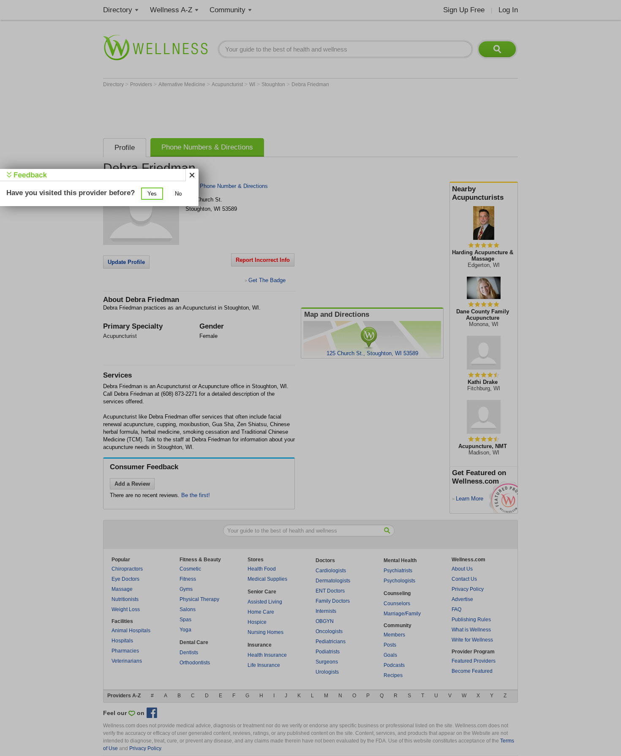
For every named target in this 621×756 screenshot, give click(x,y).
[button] (152, 194)
